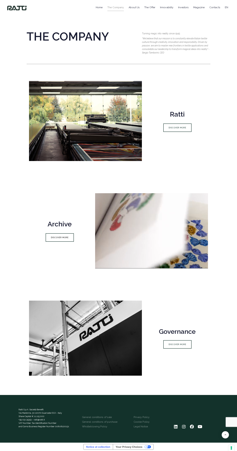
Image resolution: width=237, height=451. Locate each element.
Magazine (199, 7)
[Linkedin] (176, 427)
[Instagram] (184, 427)
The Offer (149, 7)
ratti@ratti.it (39, 419)
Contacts (214, 7)
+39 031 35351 (25, 419)
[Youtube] (200, 427)
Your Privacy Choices (129, 446)
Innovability (166, 7)
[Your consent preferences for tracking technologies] (231, 448)
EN (226, 7)
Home (99, 7)
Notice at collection (98, 446)
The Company (115, 7)
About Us (134, 7)
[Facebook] (192, 427)
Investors (183, 7)
